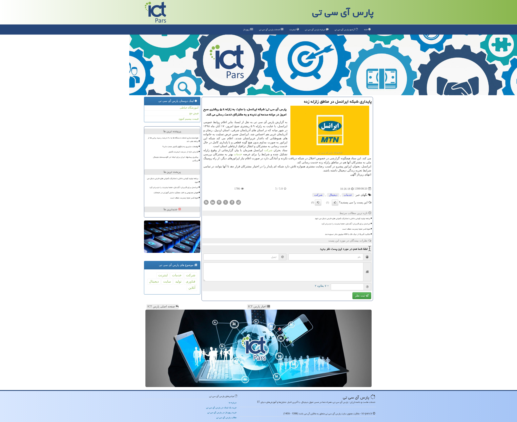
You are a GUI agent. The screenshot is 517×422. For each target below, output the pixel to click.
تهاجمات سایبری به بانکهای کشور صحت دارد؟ (180, 147)
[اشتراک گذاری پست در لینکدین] (212, 202)
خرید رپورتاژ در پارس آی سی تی (221, 412)
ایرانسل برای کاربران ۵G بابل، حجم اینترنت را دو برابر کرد (346, 224)
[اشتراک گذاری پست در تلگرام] (238, 202)
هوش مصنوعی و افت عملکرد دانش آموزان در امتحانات (176, 193)
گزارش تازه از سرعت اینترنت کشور (183, 152)
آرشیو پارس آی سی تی (345, 29)
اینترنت (293, 29)
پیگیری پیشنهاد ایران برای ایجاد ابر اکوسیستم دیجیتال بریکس (175, 158)
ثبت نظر (360, 295)
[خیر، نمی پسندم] (318, 202)
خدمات (270, 29)
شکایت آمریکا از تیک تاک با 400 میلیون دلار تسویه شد (347, 234)
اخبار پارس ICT (257, 306)
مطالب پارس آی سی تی (226, 417)
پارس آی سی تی (343, 12)
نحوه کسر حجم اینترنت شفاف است (356, 229)
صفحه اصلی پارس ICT (161, 306)
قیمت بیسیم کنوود (189, 118)
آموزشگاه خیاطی (189, 107)
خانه (366, 29)
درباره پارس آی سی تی (315, 29)
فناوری (190, 281)
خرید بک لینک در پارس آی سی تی (221, 407)
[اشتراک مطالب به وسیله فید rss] (206, 202)
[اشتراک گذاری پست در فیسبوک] (232, 202)
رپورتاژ (246, 29)
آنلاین (191, 287)
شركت (268, 150)
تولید (178, 281)
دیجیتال (333, 194)
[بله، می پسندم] (335, 202)
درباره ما (232, 402)
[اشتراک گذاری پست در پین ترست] (219, 202)
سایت (167, 281)
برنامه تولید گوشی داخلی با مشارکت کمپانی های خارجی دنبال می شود (342, 218)
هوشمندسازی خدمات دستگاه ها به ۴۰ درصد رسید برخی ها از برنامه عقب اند (173, 139)
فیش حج (194, 113)
